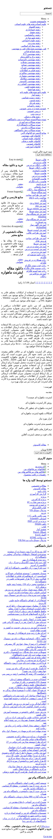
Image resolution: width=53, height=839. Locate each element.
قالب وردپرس (39, 162)
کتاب (44, 526)
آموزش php (40, 206)
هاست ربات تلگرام (37, 181)
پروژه (43, 496)
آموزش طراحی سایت (36, 195)
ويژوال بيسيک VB (38, 510)
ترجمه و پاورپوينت (37, 505)
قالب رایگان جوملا (37, 168)
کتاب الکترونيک (39, 507)
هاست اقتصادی (39, 178)
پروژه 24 (45, 826)
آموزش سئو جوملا (37, 211)
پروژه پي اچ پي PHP (37, 521)
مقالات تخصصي (38, 486)
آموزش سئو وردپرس (36, 246)
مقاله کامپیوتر (39, 444)
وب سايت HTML (38, 537)
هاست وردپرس (39, 176)
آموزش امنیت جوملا (36, 230)
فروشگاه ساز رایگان (36, 189)
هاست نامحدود (39, 170)
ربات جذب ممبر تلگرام (35, 265)
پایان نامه (42, 491)
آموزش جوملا (39, 244)
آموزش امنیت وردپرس (35, 249)
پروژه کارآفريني (38, 499)
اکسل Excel (40, 535)
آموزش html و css (38, 203)
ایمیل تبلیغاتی (40, 187)
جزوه (43, 513)
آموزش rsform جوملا (36, 208)
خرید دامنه (41, 184)
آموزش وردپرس (38, 252)
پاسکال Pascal (39, 532)
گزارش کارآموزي (38, 494)
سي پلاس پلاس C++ (36, 516)
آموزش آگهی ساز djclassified (38, 226)
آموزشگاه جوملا (38, 192)
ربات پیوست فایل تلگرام (35, 268)
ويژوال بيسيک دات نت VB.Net (32, 540)
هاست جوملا (40, 173)
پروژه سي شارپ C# (36, 502)
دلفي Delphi (40, 524)
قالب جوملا (41, 159)
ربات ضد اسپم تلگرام (36, 271)
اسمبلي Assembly (38, 518)
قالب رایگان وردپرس (36, 165)
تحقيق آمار (41, 529)
